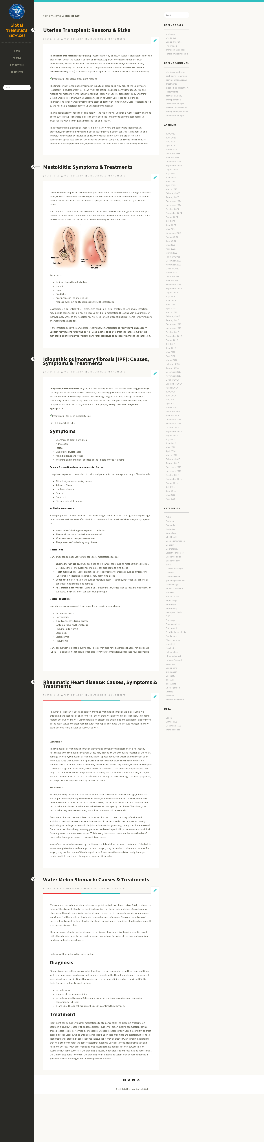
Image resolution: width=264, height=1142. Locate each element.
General (170, 572)
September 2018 (174, 336)
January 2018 (172, 368)
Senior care (171, 668)
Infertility (170, 592)
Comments (173, 725)
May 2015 (170, 495)
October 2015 (172, 475)
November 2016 (173, 423)
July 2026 (170, 134)
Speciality (170, 676)
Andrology (171, 521)
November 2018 (173, 328)
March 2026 (171, 149)
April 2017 (171, 403)
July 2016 (170, 439)
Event (168, 564)
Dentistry (170, 545)
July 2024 (170, 221)
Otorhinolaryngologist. (176, 632)
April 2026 (171, 145)
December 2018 (173, 324)
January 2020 (172, 280)
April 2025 (171, 185)
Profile (17, 57)
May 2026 (170, 141)
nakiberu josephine (175, 107)
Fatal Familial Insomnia (177, 54)
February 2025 (173, 193)
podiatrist (170, 644)
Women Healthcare (175, 699)
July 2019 (170, 296)
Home (17, 50)
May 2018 (170, 352)
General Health (173, 576)
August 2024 (172, 217)
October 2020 (172, 268)
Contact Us (17, 71)
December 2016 (173, 419)
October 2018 (172, 332)
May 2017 (170, 399)
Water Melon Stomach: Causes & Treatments (96, 879)
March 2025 (171, 189)
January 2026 (172, 157)
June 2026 (171, 137)
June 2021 (171, 241)
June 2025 (171, 177)
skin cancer (171, 672)
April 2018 (171, 356)
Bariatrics (170, 529)
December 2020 (173, 261)
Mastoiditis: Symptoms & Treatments (87, 166)
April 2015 (171, 499)
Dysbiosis (170, 34)
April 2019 (171, 308)
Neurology (171, 604)
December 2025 (173, 161)
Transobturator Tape (175, 50)
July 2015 (170, 487)
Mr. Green (171, 72)
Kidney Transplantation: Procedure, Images (175, 99)
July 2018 (170, 344)
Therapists (171, 684)
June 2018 (171, 348)
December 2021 (173, 233)
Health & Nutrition (174, 588)
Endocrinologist (173, 557)
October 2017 (172, 380)
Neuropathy (171, 608)
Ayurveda (170, 525)
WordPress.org (173, 729)
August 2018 (172, 340)
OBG (168, 616)
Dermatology (172, 549)
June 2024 (171, 225)
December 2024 (173, 201)
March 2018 (171, 360)
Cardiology (171, 533)
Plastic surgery (173, 640)
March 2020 (171, 272)
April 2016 (171, 451)
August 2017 (172, 388)
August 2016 (172, 435)
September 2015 (174, 479)
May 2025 (170, 181)
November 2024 (173, 205)
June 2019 (171, 300)
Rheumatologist (173, 656)
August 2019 (172, 292)
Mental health (172, 596)
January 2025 (172, 197)
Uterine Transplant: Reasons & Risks (86, 30)
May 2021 (170, 245)
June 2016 (171, 443)
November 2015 (173, 471)
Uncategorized (97, 39)
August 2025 (172, 169)
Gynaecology (172, 584)
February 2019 (173, 316)
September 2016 (174, 431)
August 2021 (172, 237)
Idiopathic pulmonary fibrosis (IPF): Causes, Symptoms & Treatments (96, 361)
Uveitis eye (171, 38)
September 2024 (174, 213)
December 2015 (173, 467)
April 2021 (171, 249)
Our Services (17, 64)
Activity (169, 517)
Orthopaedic (172, 628)
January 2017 (172, 415)
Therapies (171, 680)
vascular (170, 695)
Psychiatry (171, 648)
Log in (169, 718)
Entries (171, 722)
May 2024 (170, 229)
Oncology (170, 620)
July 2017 (170, 391)
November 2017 (173, 376)
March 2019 (171, 312)
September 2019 (174, 288)
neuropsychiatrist (174, 612)
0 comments (118, 39)
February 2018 (173, 364)
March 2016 (171, 455)
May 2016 (170, 447)
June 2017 (171, 395)
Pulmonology (172, 652)
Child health (171, 537)
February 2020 (173, 276)
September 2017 (174, 384)
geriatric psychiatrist (175, 580)
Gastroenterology (174, 568)
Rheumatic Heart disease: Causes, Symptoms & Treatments (100, 684)
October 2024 (172, 209)
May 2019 (170, 304)
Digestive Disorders (175, 553)
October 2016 (172, 427)
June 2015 (171, 491)
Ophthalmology (173, 624)
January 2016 (172, 463)
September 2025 (174, 165)
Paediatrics (171, 636)
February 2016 (173, 459)
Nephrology (171, 600)
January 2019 (172, 320)
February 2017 (173, 411)
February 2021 (173, 257)
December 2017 (173, 372)
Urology (169, 691)
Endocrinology (173, 560)
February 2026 (173, 153)
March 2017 (171, 407)
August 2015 (172, 483)
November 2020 (173, 264)
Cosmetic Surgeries (175, 541)
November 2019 (173, 284)
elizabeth (170, 88)
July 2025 (170, 173)
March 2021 (171, 253)
